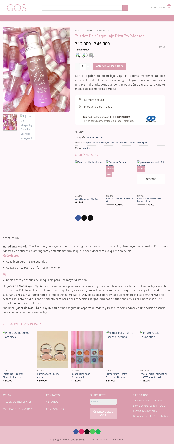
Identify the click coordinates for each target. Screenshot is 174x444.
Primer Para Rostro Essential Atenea (116, 375)
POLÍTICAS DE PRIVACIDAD (17, 409)
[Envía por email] (90, 218)
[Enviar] (125, 8)
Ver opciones (89, 189)
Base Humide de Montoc (86, 199)
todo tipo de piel (138, 142)
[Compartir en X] (84, 218)
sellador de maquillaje (118, 142)
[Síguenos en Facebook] (76, 431)
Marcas (91, 30)
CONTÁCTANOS (55, 409)
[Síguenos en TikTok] (87, 431)
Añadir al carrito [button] (18, 363)
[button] (161, 8)
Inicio (78, 30)
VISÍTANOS (52, 401)
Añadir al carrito (109, 66)
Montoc (104, 30)
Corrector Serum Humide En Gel (119, 200)
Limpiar (161, 47)
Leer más (151, 189)
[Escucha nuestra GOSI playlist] (98, 431)
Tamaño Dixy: (82, 50)
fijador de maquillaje (96, 142)
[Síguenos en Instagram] (81, 431)
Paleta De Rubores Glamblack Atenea (13, 375)
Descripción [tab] (11, 238)
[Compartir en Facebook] (78, 218)
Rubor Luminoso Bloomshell (80, 375)
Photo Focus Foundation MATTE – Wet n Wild (154, 375)
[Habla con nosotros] (92, 431)
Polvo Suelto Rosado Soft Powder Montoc (149, 200)
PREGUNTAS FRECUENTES (17, 401)
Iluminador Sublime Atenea (48, 375)
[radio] (78, 55)
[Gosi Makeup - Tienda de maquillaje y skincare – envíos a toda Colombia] (20, 7)
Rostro (99, 137)
